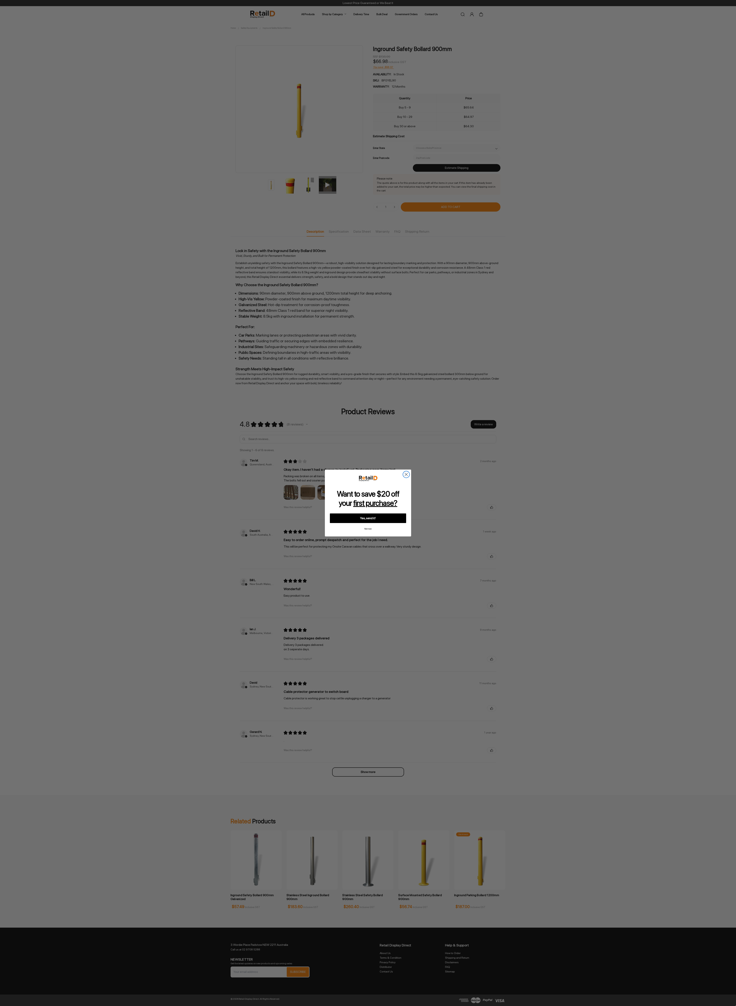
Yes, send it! (368, 518)
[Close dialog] (406, 474)
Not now (368, 529)
